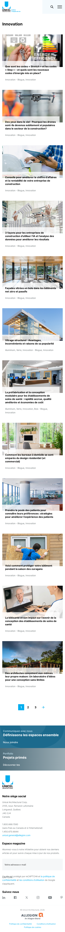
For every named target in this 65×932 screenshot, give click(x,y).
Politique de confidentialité (20, 924)
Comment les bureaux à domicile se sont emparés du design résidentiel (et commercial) (29, 458)
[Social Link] (3, 897)
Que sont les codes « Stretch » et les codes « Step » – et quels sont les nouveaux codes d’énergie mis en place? (31, 70)
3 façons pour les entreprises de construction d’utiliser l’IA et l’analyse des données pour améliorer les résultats (29, 236)
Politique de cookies (32, 927)
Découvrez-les (11, 764)
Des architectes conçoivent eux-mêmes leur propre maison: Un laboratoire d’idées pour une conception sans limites (30, 676)
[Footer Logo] (7, 782)
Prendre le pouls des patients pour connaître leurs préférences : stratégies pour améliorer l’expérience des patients (29, 513)
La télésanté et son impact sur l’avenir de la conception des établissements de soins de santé (31, 621)
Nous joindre (10, 742)
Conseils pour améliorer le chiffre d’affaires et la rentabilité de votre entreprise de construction (31, 180)
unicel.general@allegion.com (16, 835)
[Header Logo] (11, 7)
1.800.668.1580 (10, 824)
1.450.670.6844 (10, 831)
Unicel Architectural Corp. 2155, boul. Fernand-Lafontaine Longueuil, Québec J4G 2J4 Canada (17, 809)
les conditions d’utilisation (31, 880)
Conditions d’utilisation (46, 924)
